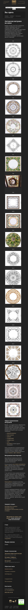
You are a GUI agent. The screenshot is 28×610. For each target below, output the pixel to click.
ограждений (10, 438)
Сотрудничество (8, 578)
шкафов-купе (10, 440)
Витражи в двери (9, 508)
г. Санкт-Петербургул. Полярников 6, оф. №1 (6, 2)
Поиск (6, 544)
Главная (6, 16)
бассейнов (9, 443)
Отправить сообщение (10, 571)
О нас (11, 606)
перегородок (10, 435)
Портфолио (16, 606)
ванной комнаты (11, 433)
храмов (9, 436)
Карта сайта (16, 607)
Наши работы (8, 481)
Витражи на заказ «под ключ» (14, 517)
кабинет (19, 452)
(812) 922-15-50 (9, 592)
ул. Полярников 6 (9, 590)
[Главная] (14, 2)
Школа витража (8, 581)
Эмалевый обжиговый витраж (13, 553)
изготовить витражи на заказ (15, 464)
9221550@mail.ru (8, 574)
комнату (10, 452)
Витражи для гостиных (11, 506)
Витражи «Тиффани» (10, 557)
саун (8, 442)
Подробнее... (8, 538)
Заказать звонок (9, 568)
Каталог (12, 16)
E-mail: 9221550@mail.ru (21, 3)
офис (14, 452)
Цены (10, 607)
